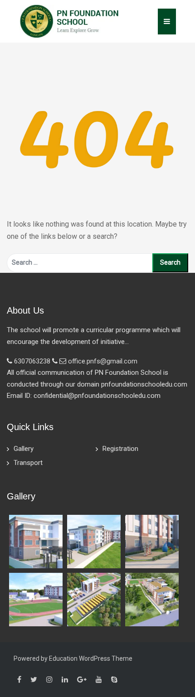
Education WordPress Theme (90, 658)
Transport (28, 463)
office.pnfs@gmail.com (102, 361)
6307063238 (32, 361)
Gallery (24, 449)
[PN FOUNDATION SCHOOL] (69, 20)
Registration (120, 449)
